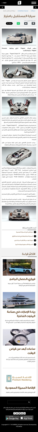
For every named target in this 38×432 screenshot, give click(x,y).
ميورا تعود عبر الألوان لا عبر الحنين (25, 240)
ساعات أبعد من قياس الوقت (22, 351)
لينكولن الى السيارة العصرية (25, 232)
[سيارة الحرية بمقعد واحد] (35, 7)
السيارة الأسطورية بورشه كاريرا (25, 244)
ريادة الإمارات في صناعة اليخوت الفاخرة (21, 314)
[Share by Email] (25, 23)
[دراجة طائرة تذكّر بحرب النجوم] (2, 7)
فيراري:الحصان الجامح (22, 279)
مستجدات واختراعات (23, 10)
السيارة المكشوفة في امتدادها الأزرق (24, 236)
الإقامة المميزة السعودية (20, 387)
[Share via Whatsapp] (18, 23)
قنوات (4, 2)
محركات (33, 10)
